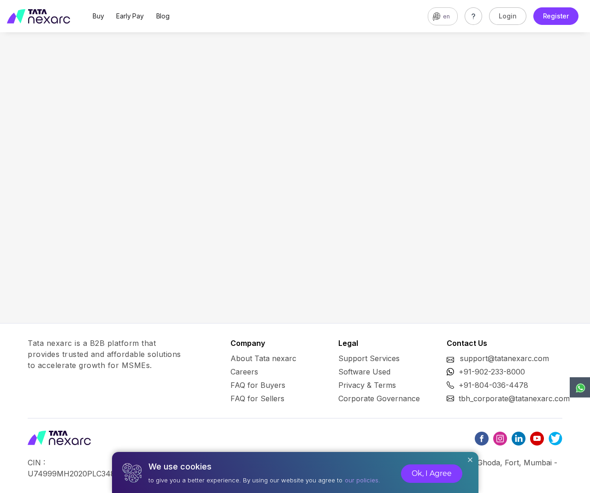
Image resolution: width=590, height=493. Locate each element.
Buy (98, 16)
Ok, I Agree (432, 473)
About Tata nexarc (263, 358)
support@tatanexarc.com (504, 358)
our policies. (362, 480)
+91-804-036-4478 (493, 385)
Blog (163, 16)
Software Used (364, 371)
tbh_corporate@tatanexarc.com (514, 398)
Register (556, 16)
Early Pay (129, 16)
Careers (244, 371)
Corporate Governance (379, 398)
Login (508, 16)
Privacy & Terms (367, 385)
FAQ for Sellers (257, 398)
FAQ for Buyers (257, 385)
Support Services (369, 358)
